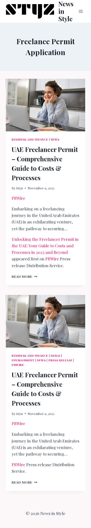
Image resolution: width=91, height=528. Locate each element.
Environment (23, 360)
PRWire (18, 198)
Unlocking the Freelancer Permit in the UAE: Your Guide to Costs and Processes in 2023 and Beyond (45, 245)
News (55, 139)
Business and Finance (30, 139)
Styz (19, 188)
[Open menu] (80, 11)
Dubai (55, 355)
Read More (24, 276)
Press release (61, 360)
